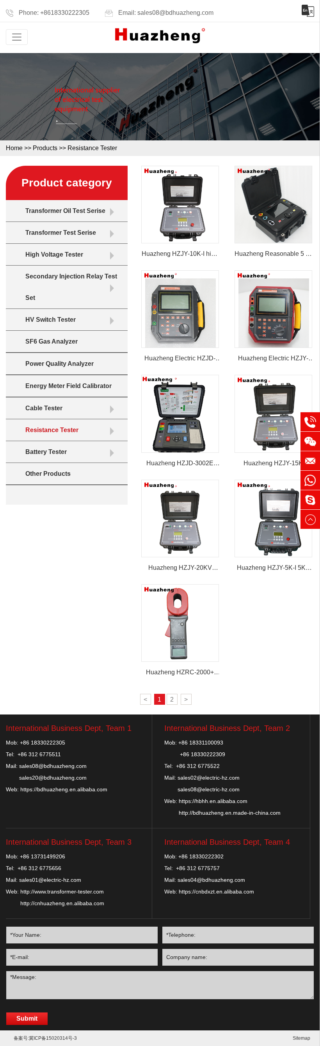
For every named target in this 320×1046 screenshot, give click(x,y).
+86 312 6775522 (198, 766)
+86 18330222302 (201, 856)
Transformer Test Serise (60, 232)
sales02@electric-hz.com (209, 778)
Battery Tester (46, 452)
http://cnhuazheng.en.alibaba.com (62, 903)
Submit (26, 1018)
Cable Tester (43, 408)
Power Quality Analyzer (59, 363)
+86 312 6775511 (39, 754)
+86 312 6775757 (198, 868)
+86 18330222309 (202, 754)
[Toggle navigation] (17, 37)
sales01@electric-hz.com (50, 880)
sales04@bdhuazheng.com (211, 880)
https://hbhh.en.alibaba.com (213, 801)
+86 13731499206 (42, 856)
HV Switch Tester (50, 319)
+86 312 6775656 (39, 868)
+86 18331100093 (200, 742)
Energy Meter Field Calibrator (68, 386)
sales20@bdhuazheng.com (53, 778)
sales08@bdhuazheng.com (175, 12)
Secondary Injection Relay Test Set (71, 287)
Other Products (48, 473)
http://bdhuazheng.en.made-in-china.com (230, 813)
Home (14, 148)
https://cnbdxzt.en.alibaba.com (216, 891)
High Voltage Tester (54, 254)
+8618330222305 (64, 12)
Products (45, 148)
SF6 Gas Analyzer (51, 341)
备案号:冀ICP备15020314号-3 (45, 1038)
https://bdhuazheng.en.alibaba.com (63, 789)
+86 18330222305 (42, 742)
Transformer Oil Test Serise (65, 210)
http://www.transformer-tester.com (62, 891)
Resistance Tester (92, 148)
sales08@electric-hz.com (209, 789)
